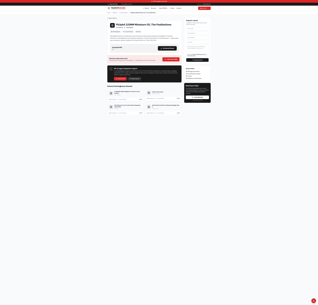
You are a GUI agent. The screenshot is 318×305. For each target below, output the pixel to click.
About (172, 8)
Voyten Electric (207, 4)
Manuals (115, 12)
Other (139, 31)
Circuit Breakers (124, 12)
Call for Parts (121, 78)
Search (147, 8)
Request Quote (135, 78)
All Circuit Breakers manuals (193, 74)
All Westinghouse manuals (192, 71)
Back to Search (113, 18)
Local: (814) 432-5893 (197, 100)
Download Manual (168, 48)
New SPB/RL (163, 8)
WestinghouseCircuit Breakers (194, 78)
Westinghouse (116, 31)
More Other (189, 76)
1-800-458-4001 (172, 59)
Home (108, 12)
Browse (153, 8)
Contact (178, 8)
